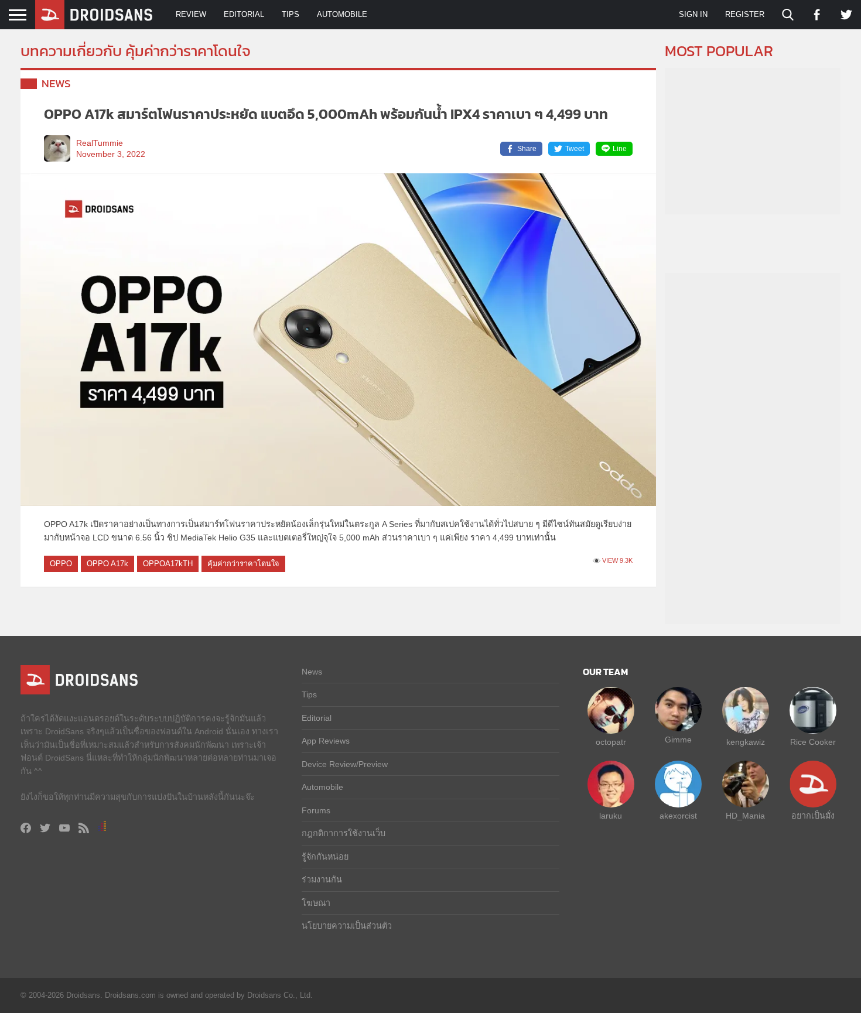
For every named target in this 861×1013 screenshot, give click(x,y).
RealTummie (99, 143)
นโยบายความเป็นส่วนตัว (347, 925)
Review (191, 14)
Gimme (678, 739)
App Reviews (326, 740)
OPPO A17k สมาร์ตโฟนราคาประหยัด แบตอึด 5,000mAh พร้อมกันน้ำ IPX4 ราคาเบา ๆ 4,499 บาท (326, 114)
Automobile (342, 14)
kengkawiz (745, 742)
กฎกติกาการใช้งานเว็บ (343, 833)
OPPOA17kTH (168, 563)
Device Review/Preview (345, 764)
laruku (610, 815)
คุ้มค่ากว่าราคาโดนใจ (243, 563)
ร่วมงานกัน (322, 879)
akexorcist (678, 815)
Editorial (244, 14)
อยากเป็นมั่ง (813, 815)
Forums (316, 810)
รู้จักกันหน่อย (325, 856)
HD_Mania (745, 815)
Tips (290, 14)
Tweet (574, 149)
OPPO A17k (107, 563)
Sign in (693, 14)
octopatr (611, 742)
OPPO (61, 563)
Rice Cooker (813, 742)
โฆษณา (316, 903)
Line (620, 149)
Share (527, 149)
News (56, 83)
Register (744, 14)
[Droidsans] (93, 14)
